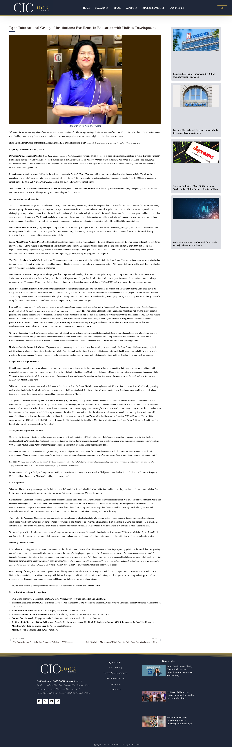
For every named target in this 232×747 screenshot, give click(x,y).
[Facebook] (39, 701)
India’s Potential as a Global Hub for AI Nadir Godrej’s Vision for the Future (195, 244)
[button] (222, 8)
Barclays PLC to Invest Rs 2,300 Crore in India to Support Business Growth (195, 131)
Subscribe (115, 684)
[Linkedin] (51, 701)
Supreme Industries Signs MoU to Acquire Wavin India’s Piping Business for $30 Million (195, 188)
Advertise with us (153, 7)
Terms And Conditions (115, 673)
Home (86, 7)
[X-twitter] (45, 701)
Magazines (101, 7)
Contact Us (177, 7)
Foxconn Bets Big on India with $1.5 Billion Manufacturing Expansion (194, 75)
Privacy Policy (115, 667)
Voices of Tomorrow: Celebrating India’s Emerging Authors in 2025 (179, 720)
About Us (131, 7)
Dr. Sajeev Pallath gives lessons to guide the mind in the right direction (180, 695)
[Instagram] (57, 701)
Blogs (117, 7)
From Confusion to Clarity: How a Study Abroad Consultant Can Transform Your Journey (180, 671)
